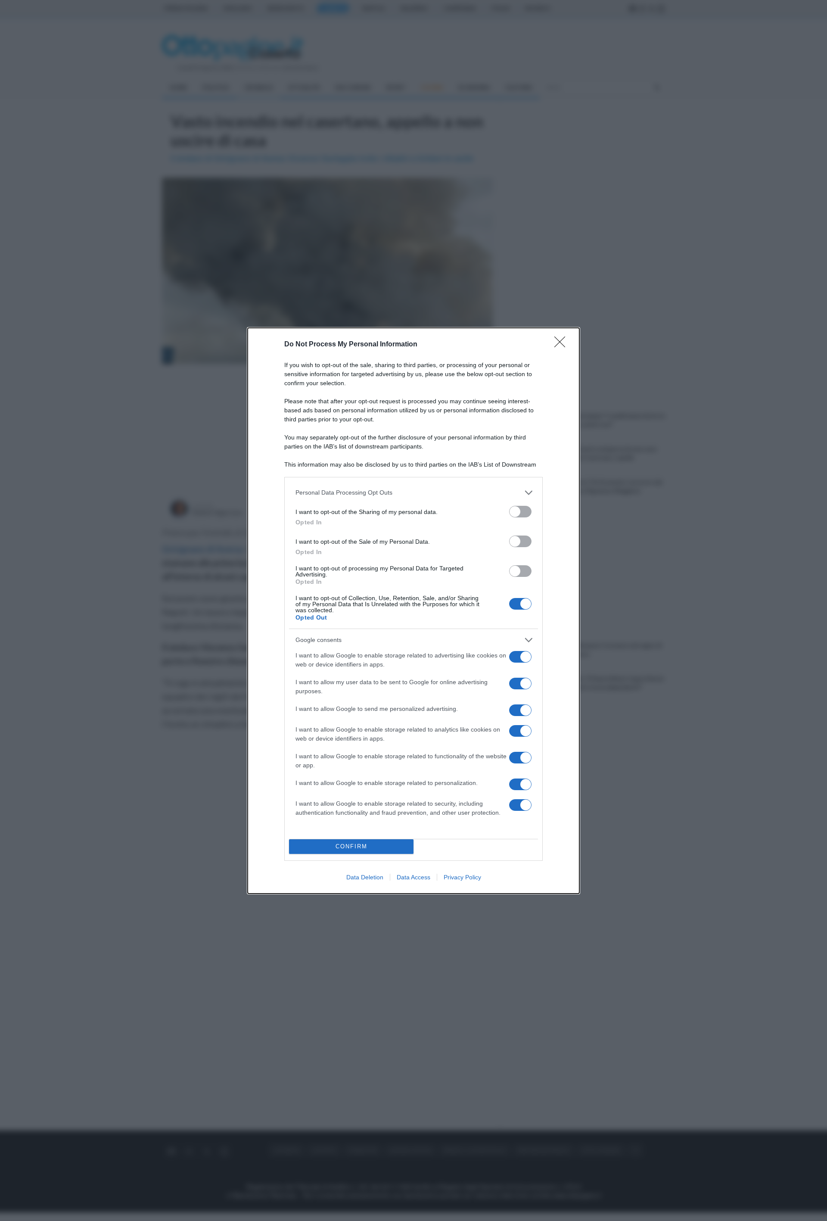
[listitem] (413, 492)
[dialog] (413, 611)
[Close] (562, 344)
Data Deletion (364, 877)
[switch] (520, 511)
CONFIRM (351, 846)
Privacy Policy (462, 877)
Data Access (413, 877)
